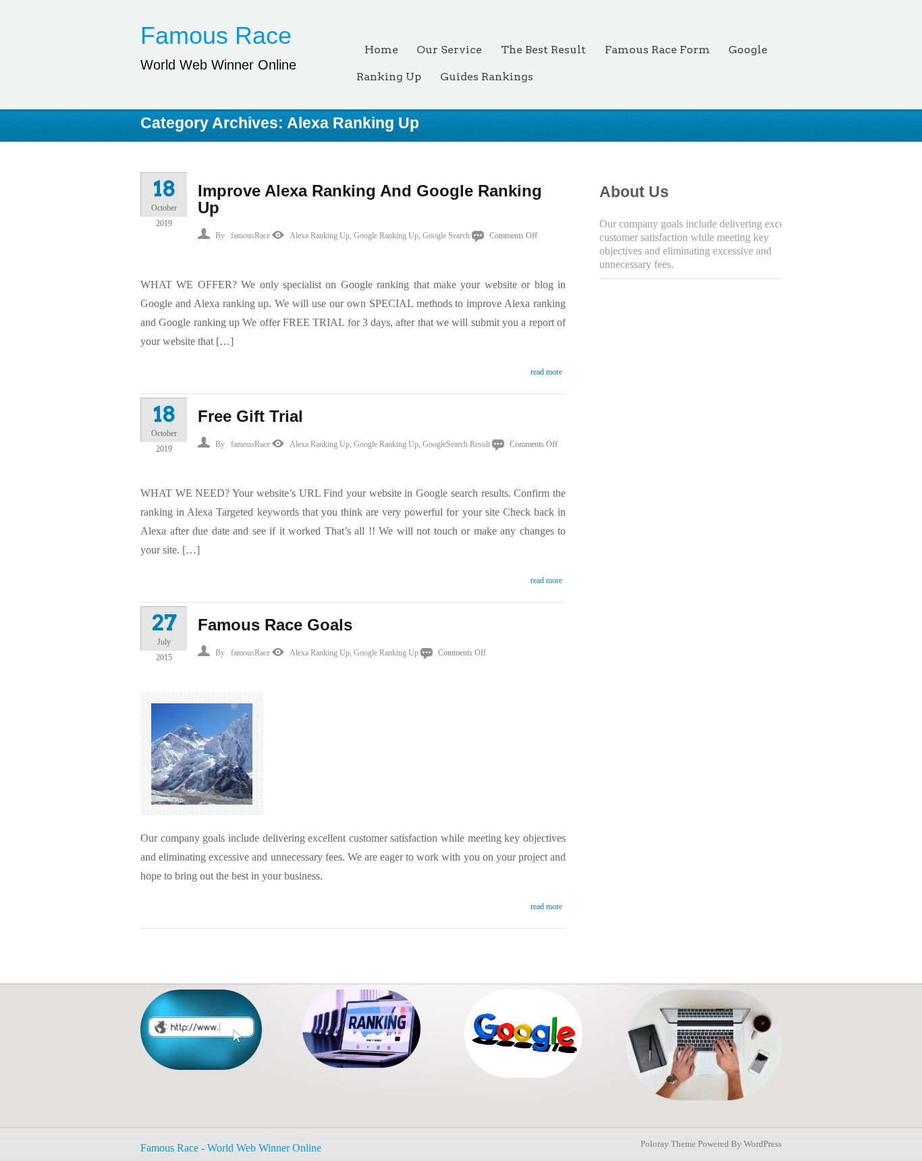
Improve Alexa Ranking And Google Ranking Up (370, 199)
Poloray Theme (668, 1144)
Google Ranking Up (386, 235)
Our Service (449, 49)
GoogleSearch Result (456, 444)
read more (546, 372)
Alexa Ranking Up (320, 235)
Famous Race (216, 35)
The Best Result (543, 49)
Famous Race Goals (275, 625)
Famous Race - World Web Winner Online (230, 1148)
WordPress (763, 1144)
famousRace (250, 235)
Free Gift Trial (250, 416)
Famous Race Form (657, 49)
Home (381, 49)
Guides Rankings (486, 76)
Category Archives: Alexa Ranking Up (279, 123)
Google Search (446, 235)
